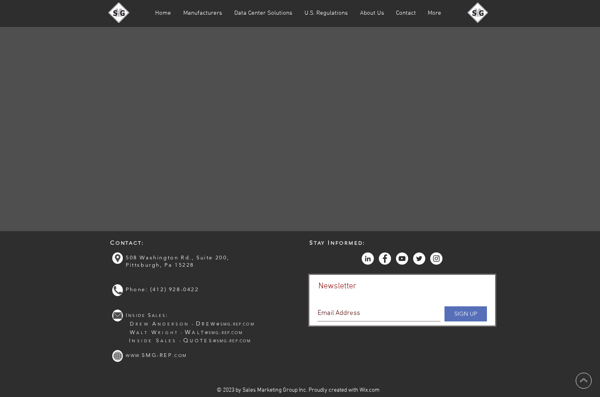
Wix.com (370, 390)
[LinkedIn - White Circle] (368, 258)
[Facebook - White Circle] (385, 258)
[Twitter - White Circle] (419, 258)
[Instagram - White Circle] (436, 258)
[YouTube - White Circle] (402, 258)
